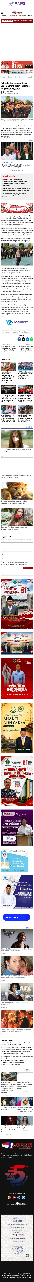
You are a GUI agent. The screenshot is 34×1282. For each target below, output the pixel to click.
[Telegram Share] (27, 339)
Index (4, 1275)
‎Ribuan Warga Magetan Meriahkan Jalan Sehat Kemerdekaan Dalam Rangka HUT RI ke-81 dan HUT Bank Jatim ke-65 (25, 399)
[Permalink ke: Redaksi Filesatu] (2, 92)
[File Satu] (17, 12)
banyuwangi (5, 329)
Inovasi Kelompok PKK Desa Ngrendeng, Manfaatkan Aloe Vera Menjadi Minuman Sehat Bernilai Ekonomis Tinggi (8, 418)
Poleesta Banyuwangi (25, 332)
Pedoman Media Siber (25, 1277)
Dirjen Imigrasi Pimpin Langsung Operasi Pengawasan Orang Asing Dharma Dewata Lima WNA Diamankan (16, 195)
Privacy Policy (14, 1277)
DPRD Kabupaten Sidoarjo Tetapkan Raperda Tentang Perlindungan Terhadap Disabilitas (8, 348)
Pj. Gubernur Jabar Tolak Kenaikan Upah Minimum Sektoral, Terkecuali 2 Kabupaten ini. (26, 348)
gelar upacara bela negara (9, 332)
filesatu (13, 329)
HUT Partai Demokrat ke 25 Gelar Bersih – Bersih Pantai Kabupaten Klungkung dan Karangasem (25, 375)
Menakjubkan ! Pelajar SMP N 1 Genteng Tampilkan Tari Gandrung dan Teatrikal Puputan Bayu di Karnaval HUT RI (25, 418)
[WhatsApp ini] (31, 339)
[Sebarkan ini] (19, 339)
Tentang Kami (16, 1275)
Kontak (23, 1275)
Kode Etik (28, 1275)
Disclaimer (5, 1277)
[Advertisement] (17, 41)
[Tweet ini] (23, 339)
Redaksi (9, 1275)
